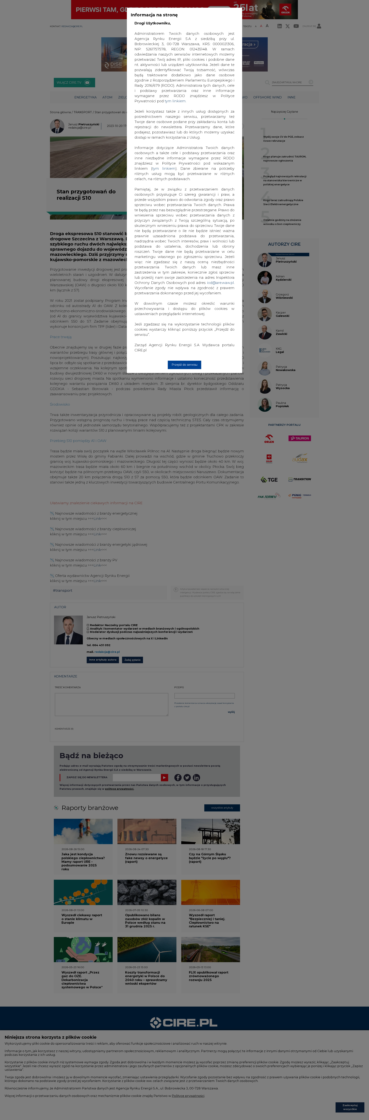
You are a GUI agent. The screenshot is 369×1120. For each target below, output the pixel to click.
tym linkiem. (175, 101)
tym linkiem (163, 168)
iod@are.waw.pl (220, 283)
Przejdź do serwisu (184, 364)
